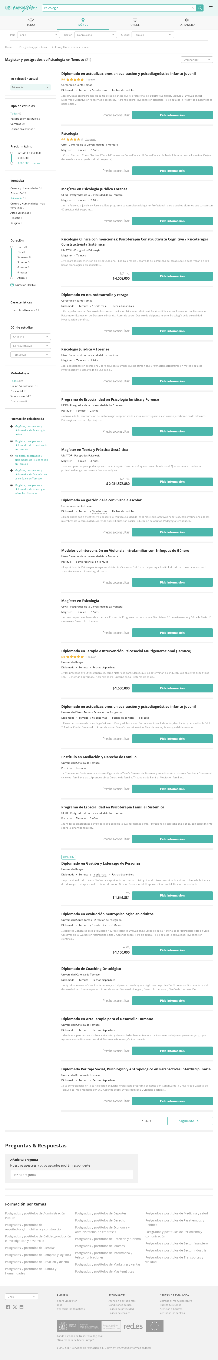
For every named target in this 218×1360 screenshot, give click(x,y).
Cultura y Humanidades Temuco (71, 47)
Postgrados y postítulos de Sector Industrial (176, 1250)
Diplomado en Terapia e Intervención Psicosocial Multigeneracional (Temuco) (126, 651)
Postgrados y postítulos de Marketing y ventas (108, 1264)
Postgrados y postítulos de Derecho (100, 1220)
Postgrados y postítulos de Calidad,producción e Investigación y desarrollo (38, 1238)
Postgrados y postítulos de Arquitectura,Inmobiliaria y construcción (34, 1227)
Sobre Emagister (67, 1301)
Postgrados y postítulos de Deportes (100, 1213)
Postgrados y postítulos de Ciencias (30, 1248)
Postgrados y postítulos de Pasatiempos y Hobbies (174, 1222)
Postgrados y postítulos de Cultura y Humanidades (30, 1271)
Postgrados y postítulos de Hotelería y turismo (108, 1239)
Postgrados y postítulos (33, 47)
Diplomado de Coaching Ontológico (91, 968)
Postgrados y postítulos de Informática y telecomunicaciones (103, 1255)
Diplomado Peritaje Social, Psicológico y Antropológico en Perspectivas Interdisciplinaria (136, 1069)
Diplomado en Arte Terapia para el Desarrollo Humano (107, 1019)
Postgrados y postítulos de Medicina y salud (176, 1213)
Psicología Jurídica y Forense (85, 349)
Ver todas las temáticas (71, 1309)
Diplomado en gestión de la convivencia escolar (101, 500)
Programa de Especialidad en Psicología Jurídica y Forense (110, 399)
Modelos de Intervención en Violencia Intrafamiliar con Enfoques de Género (125, 550)
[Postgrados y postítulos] (21, 9)
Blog (59, 1305)
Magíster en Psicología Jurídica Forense (94, 189)
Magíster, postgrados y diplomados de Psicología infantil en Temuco (30, 489)
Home (8, 47)
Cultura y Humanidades (24, 188)
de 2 (146, 1121)
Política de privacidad (121, 1309)
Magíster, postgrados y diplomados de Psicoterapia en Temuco (31, 445)
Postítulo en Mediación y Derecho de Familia (99, 757)
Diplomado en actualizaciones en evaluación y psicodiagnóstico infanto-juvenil (128, 73)
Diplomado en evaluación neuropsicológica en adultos (107, 914)
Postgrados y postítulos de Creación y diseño (37, 1262)
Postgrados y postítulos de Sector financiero (176, 1243)
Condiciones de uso (120, 1305)
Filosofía (15, 218)
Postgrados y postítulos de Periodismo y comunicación (173, 1234)
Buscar (199, 8)
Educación (16, 193)
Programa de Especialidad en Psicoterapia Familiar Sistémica (112, 807)
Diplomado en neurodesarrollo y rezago (94, 294)
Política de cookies (119, 1313)
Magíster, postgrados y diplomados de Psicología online (30, 430)
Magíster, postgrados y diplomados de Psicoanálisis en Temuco (31, 460)
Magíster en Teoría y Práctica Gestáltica (94, 449)
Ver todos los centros (172, 1313)
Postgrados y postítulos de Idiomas (100, 1246)
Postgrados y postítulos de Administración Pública (35, 1215)
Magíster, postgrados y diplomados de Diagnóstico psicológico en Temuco (31, 474)
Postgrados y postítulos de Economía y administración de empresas (102, 1229)
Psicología (16, 198)
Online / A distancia (22, 386)
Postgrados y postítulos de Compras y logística (38, 1255)
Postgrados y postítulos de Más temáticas (104, 1271)
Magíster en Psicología (80, 600)
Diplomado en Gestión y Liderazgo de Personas (101, 863)
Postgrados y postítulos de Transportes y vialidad (174, 1259)
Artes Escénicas (20, 213)
